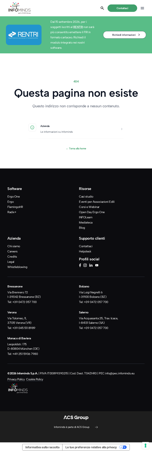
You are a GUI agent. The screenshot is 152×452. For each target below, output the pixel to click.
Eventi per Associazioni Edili (97, 201)
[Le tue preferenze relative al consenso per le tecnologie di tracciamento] (145, 445)
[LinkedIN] (91, 265)
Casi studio (86, 196)
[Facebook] (80, 265)
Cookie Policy (34, 379)
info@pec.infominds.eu (120, 373)
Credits (12, 256)
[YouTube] (97, 265)
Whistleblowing (17, 267)
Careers (12, 251)
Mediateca (85, 222)
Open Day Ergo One (92, 212)
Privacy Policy (16, 379)
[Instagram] (85, 265)
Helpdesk (85, 251)
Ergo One (13, 196)
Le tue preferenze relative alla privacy (91, 447)
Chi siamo (13, 246)
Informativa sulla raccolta (42, 447)
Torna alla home (76, 148)
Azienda (44, 126)
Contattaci (85, 246)
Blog (82, 227)
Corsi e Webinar (89, 207)
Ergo (10, 201)
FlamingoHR (15, 207)
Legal (10, 262)
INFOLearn (85, 217)
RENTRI (78, 27)
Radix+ (11, 212)
